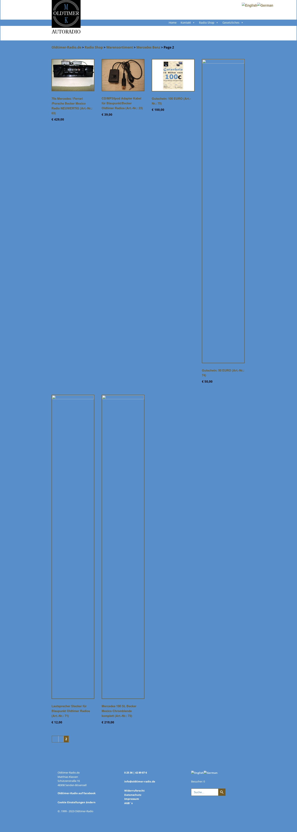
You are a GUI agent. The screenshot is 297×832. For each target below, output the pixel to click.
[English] (197, 772)
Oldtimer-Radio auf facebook (77, 793)
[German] (211, 772)
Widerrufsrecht (134, 790)
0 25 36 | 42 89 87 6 (135, 772)
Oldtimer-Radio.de (66, 47)
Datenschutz (132, 795)
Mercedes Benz (148, 47)
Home (173, 22)
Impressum (131, 799)
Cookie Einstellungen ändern (77, 802)
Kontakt (186, 22)
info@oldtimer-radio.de (139, 781)
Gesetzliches (230, 22)
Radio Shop (206, 22)
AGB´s (128, 803)
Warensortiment (119, 47)
